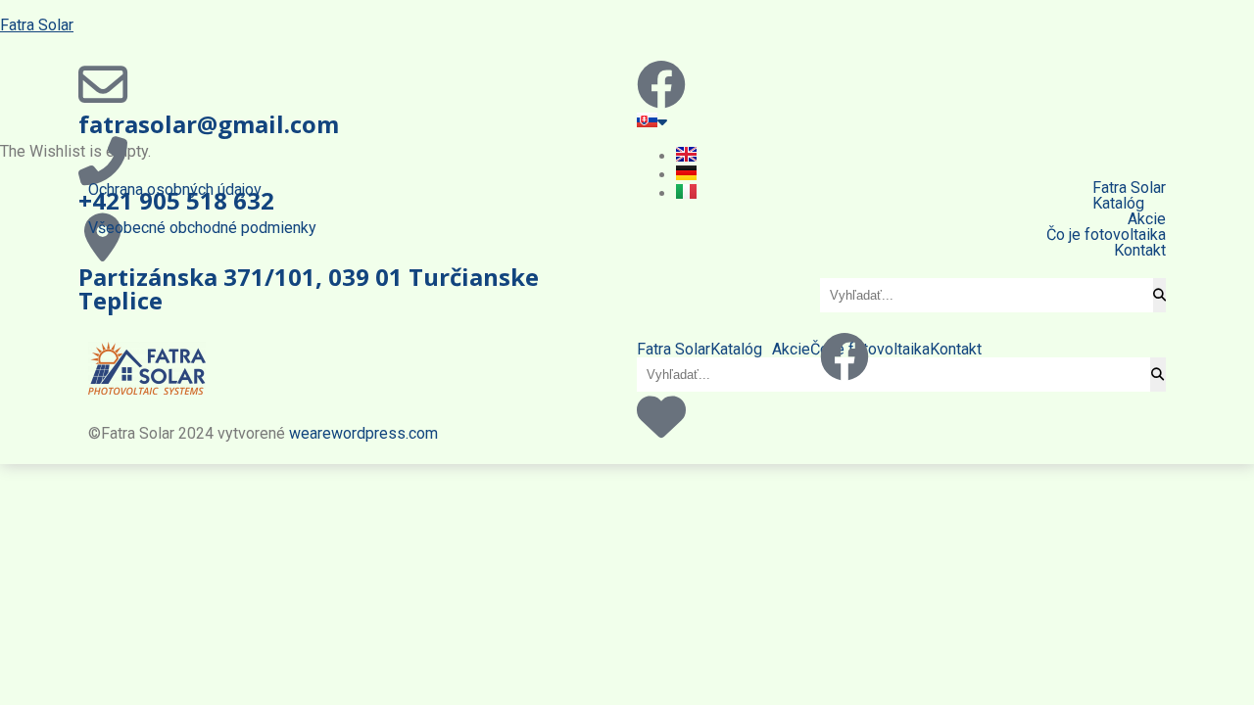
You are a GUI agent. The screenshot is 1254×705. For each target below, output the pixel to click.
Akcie (1147, 219)
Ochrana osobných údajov (175, 189)
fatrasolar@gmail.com (208, 124)
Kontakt (1140, 250)
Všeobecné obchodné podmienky (202, 227)
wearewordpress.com (363, 433)
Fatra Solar (36, 25)
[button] (993, 204)
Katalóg (1118, 204)
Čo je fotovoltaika (1106, 235)
